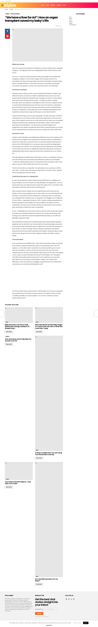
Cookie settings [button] (77, 623)
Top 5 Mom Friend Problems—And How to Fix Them (18, 483)
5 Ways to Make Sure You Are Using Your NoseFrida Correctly (48, 454)
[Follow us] (93, 5)
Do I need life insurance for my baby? (46, 580)
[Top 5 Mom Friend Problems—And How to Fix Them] (19, 471)
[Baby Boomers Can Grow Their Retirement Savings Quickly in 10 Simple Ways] (19, 315)
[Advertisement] (37, 277)
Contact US (8, 1)
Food (64, 5)
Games (59, 5)
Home (2, 1)
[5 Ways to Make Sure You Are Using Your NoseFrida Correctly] (49, 393)
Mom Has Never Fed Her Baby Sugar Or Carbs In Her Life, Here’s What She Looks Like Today (49, 326)
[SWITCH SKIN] (91, 5)
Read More (9, 331)
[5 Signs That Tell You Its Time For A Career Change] (96, 313)
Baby (47, 5)
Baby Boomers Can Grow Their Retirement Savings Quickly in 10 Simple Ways (17, 326)
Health (53, 5)
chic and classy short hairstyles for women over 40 (18, 340)
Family (7, 336)
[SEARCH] (96, 5)
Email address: (39, 609)
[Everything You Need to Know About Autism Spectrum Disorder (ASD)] (2, 313)
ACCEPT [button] (86, 622)
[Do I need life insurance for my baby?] (49, 519)
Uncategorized (72, 24)
